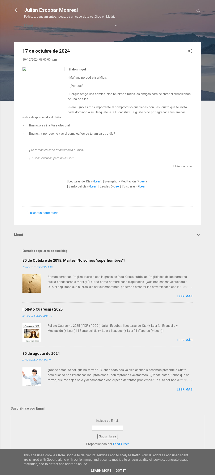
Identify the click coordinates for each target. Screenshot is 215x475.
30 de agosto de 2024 (41, 353)
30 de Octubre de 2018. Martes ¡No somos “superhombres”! (73, 260)
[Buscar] (198, 11)
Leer (97, 181)
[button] (190, 51)
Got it (120, 470)
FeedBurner (121, 444)
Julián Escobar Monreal (51, 10)
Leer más (185, 296)
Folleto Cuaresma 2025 (42, 309)
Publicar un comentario (43, 213)
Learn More (101, 470)
